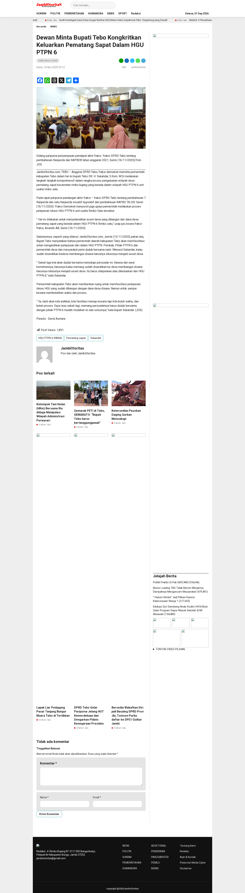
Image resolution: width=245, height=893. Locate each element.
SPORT (122, 13)
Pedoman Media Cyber (193, 862)
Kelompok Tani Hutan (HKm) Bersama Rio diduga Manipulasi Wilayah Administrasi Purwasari (50, 412)
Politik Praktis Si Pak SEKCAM (170, 582)
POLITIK (55, 13)
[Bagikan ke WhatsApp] (138, 60)
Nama (44, 797)
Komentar (48, 763)
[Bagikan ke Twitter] (132, 60)
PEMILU (155, 862)
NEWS (53, 26)
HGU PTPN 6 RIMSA (50, 338)
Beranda (41, 26)
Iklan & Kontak (188, 857)
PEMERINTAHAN (74, 13)
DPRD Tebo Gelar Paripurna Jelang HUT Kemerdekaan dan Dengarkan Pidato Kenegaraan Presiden (89, 715)
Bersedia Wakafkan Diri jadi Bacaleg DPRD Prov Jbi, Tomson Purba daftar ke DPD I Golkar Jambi (128, 715)
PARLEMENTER (160, 857)
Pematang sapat (76, 338)
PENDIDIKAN (158, 851)
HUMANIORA (95, 13)
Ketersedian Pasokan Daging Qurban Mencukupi (126, 415)
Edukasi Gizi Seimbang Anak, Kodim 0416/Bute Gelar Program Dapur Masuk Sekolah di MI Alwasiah (180, 610)
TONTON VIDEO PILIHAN (170, 649)
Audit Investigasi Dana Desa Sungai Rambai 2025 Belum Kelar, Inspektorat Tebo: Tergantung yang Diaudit (93, 20)
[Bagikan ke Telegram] (143, 60)
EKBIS (110, 13)
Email (97, 797)
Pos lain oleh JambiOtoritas (78, 353)
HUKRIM (41, 13)
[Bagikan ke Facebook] (126, 60)
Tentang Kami (188, 845)
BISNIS (155, 868)
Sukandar (95, 338)
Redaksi (136, 13)
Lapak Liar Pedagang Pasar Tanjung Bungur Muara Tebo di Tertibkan (53, 711)
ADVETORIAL (158, 845)
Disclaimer (186, 868)
